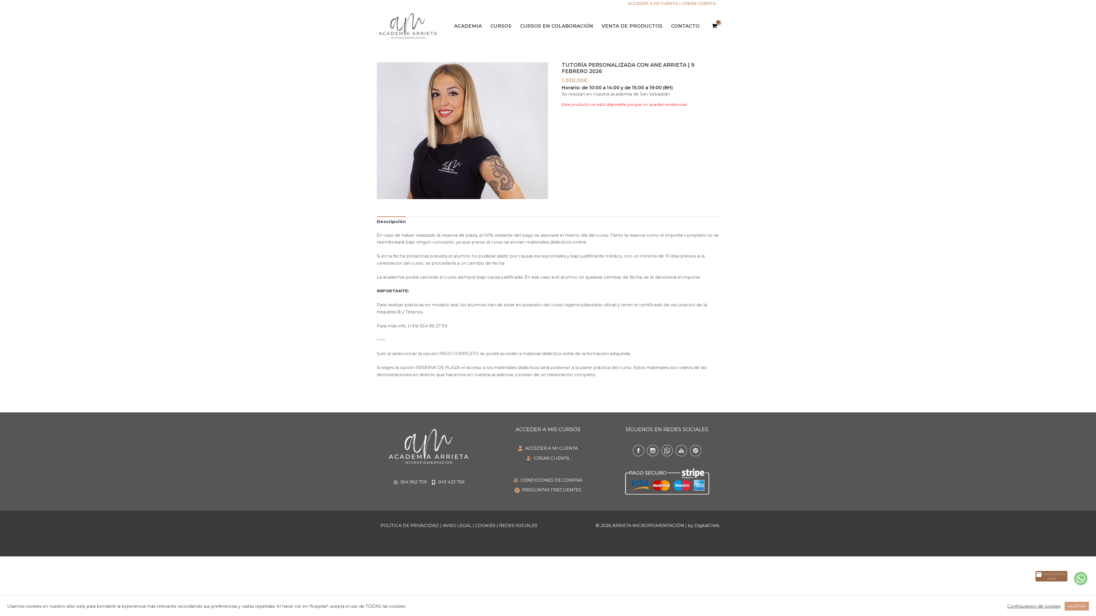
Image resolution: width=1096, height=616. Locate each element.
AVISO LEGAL (457, 525)
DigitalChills (706, 525)
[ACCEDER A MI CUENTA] (548, 448)
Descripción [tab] (391, 221)
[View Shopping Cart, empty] (714, 26)
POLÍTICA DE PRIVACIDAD (409, 525)
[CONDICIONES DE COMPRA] (548, 480)
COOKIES (485, 525)
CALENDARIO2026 (1053, 576)
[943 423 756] (447, 482)
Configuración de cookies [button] (1033, 606)
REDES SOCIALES (518, 525)
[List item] (638, 450)
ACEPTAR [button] (1076, 606)
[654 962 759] (410, 482)
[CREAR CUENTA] (548, 458)
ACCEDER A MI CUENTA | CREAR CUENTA (672, 3)
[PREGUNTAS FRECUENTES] (548, 490)
